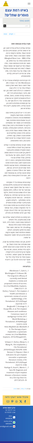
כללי (25, 388)
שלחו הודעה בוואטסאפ (8, 422)
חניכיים (15, 388)
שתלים (22, 388)
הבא (5, 34)
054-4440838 (8, 417)
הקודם (11, 34)
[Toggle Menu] (29, 3)
